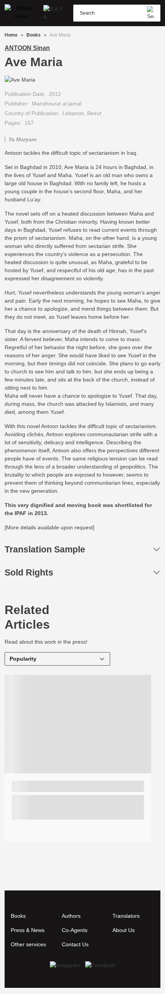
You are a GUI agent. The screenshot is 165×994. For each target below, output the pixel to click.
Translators (126, 916)
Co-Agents (74, 930)
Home (11, 35)
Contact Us (75, 944)
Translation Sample (45, 549)
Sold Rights (29, 572)
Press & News (28, 930)
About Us (123, 930)
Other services (28, 944)
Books (33, 35)
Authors (71, 916)
